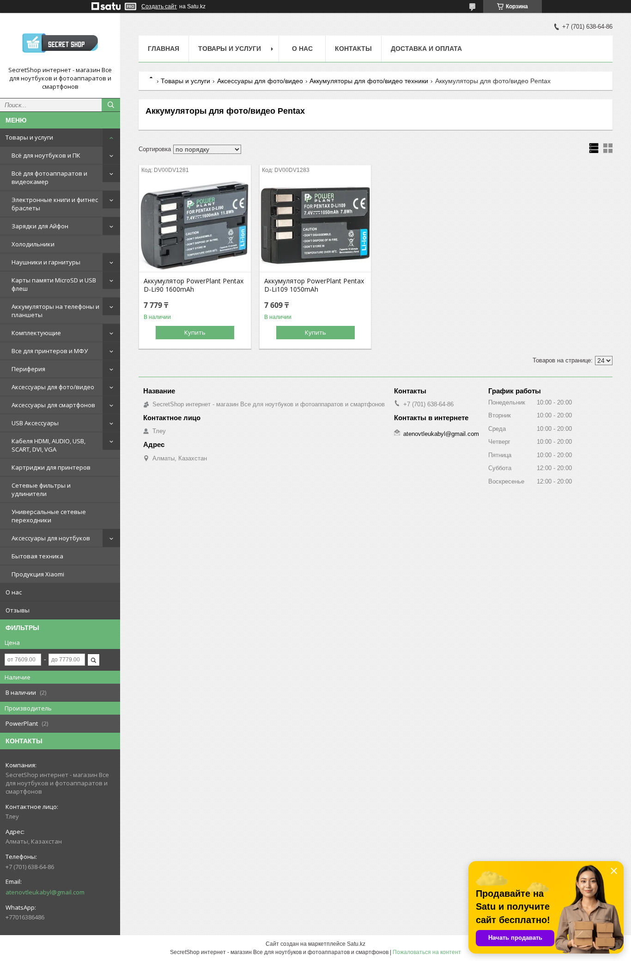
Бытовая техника (37, 556)
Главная (163, 48)
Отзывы (18, 610)
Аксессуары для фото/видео (53, 387)
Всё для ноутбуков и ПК (46, 155)
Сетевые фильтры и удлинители (41, 489)
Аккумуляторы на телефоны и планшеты (55, 310)
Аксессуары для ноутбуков (51, 538)
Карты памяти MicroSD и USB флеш (54, 284)
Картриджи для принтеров (51, 467)
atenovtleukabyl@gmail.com (45, 892)
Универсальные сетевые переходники (49, 516)
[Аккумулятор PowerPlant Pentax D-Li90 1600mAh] (195, 225)
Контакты (353, 48)
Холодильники (33, 244)
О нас (14, 592)
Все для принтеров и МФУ (50, 351)
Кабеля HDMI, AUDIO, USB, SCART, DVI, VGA (48, 445)
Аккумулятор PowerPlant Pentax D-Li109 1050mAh (314, 285)
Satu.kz (356, 944)
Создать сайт (159, 6)
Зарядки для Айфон (40, 226)
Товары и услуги (29, 137)
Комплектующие (36, 333)
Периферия (28, 369)
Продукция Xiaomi (38, 574)
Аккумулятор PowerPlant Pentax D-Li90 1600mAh (193, 285)
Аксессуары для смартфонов (53, 405)
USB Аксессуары (35, 423)
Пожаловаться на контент (427, 952)
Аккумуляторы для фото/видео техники (368, 81)
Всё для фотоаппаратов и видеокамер (49, 177)
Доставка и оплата (426, 48)
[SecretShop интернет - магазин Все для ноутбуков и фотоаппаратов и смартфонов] (60, 43)
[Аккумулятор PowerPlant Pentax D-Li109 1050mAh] (315, 225)
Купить (195, 332)
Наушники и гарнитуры (46, 262)
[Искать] (111, 105)
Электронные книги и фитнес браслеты (55, 204)
